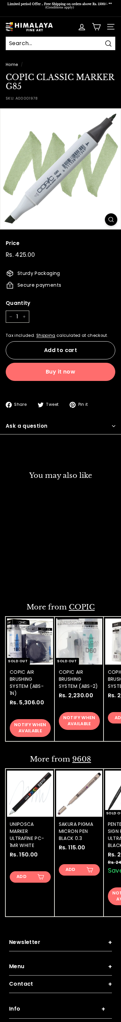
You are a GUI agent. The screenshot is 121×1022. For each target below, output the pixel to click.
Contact (60, 984)
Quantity (18, 303)
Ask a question (26, 425)
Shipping (45, 335)
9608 (81, 759)
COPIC (82, 607)
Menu (60, 966)
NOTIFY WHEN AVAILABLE (30, 727)
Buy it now (60, 372)
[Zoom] (111, 219)
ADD (21, 578)
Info (57, 1009)
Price (13, 243)
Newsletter (60, 942)
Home (12, 64)
